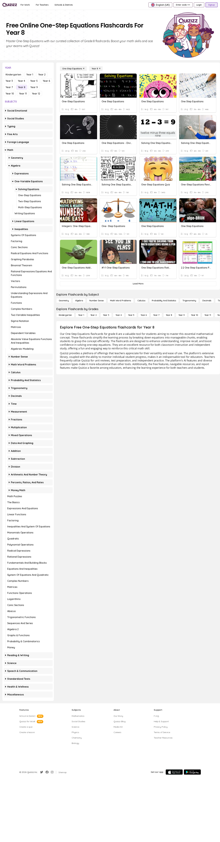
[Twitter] (41, 772)
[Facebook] (47, 772)
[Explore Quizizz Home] (9, 5)
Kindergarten (13, 74)
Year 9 (34, 87)
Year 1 (29, 74)
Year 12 (36, 93)
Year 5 (34, 80)
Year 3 (9, 80)
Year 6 (46, 80)
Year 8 (21, 87)
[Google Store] (192, 772)
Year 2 (42, 74)
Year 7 (9, 87)
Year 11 (23, 93)
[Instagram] (52, 772)
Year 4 (21, 80)
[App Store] (174, 772)
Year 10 (10, 93)
